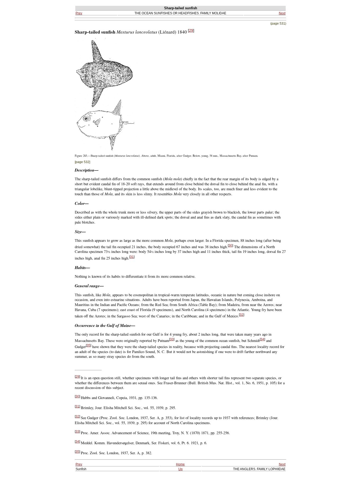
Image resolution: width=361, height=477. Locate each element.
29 (191, 30)
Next (282, 13)
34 (262, 339)
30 (230, 245)
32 (241, 315)
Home (180, 464)
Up (180, 469)
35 (88, 345)
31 (132, 257)
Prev (79, 13)
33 (172, 339)
